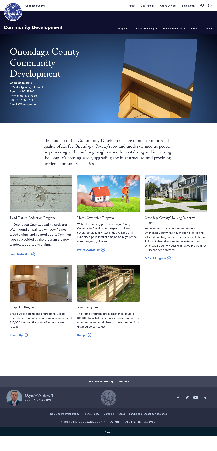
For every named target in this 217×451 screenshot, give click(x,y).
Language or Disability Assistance (148, 414)
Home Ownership (88, 250)
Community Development (33, 27)
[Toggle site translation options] (202, 5)
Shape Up (16, 335)
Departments (148, 5)
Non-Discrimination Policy (64, 414)
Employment (188, 5)
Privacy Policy (91, 414)
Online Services (168, 5)
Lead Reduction (20, 254)
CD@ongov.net (27, 104)
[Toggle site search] (210, 5)
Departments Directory (100, 381)
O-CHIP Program (155, 258)
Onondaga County (35, 5)
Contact (209, 28)
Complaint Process (114, 414)
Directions (123, 381)
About (132, 5)
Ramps (81, 335)
